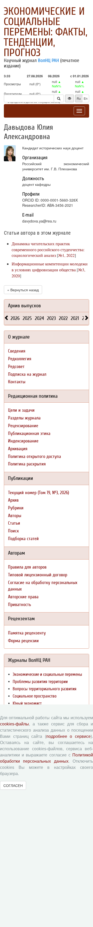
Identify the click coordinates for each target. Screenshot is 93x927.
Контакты (16, 382)
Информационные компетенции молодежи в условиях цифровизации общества (50, 266)
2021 (75, 318)
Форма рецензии (23, 640)
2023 (51, 318)
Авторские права (23, 597)
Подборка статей (23, 538)
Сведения (16, 351)
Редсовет (16, 366)
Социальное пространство (35, 696)
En (86, 98)
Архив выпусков (24, 306)
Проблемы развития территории (40, 681)
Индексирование (23, 441)
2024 (39, 318)
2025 (27, 318)
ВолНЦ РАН (48, 60)
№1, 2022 (66, 255)
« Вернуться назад (23, 289)
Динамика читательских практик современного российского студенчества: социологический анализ (48, 249)
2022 (63, 318)
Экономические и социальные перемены (47, 674)
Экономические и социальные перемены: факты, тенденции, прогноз (45, 32)
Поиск (13, 531)
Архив (13, 500)
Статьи (14, 523)
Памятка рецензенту (27, 633)
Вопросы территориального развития (44, 688)
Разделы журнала (24, 418)
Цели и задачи (21, 410)
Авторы (14, 515)
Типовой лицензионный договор (37, 575)
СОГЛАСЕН (13, 785)
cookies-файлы (14, 724)
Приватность (19, 604)
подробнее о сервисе (68, 736)
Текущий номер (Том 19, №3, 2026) (38, 492)
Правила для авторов (27, 567)
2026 (15, 318)
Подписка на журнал (27, 374)
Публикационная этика (29, 433)
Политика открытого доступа (34, 456)
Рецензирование (23, 425)
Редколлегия (19, 359)
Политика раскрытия (27, 464)
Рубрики (16, 508)
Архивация (17, 448)
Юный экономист (27, 703)
